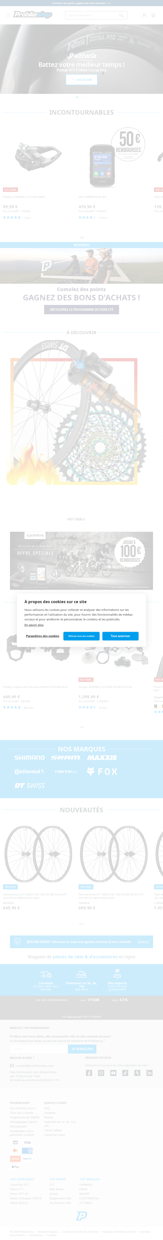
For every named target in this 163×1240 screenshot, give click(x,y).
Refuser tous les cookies (81, 636)
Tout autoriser (120, 636)
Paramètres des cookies (42, 636)
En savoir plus (34, 625)
